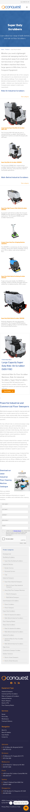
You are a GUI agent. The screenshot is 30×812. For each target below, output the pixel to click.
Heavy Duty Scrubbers (9, 624)
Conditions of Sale (15, 806)
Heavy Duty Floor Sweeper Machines (15, 590)
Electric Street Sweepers (11, 657)
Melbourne (6, 762)
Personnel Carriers (10, 571)
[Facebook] (11, 683)
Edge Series (6, 647)
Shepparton (6, 788)
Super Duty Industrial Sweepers (13, 581)
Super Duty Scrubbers (9, 611)
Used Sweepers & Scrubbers (11, 600)
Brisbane (5, 753)
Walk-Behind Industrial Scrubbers (14, 618)
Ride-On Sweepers (11, 594)
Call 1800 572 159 (25, 2)
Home (2, 49)
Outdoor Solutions (8, 653)
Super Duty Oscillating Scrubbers (14, 561)
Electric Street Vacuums (11, 660)
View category (25, 96)
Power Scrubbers (9, 604)
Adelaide (5, 744)
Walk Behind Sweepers (12, 597)
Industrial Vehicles (8, 564)
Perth (4, 771)
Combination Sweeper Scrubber (11, 650)
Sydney (4, 779)
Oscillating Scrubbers (9, 557)
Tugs (6, 574)
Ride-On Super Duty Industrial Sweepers (14, 586)
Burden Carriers (9, 568)
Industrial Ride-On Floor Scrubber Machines (14, 639)
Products (7, 49)
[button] (26, 7)
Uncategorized (7, 554)
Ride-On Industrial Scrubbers (12, 614)
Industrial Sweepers (8, 578)
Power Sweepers (9, 607)
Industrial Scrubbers (8, 635)
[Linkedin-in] (19, 683)
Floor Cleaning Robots (9, 621)
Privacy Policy (5, 806)
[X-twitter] (15, 683)
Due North (6, 802)
